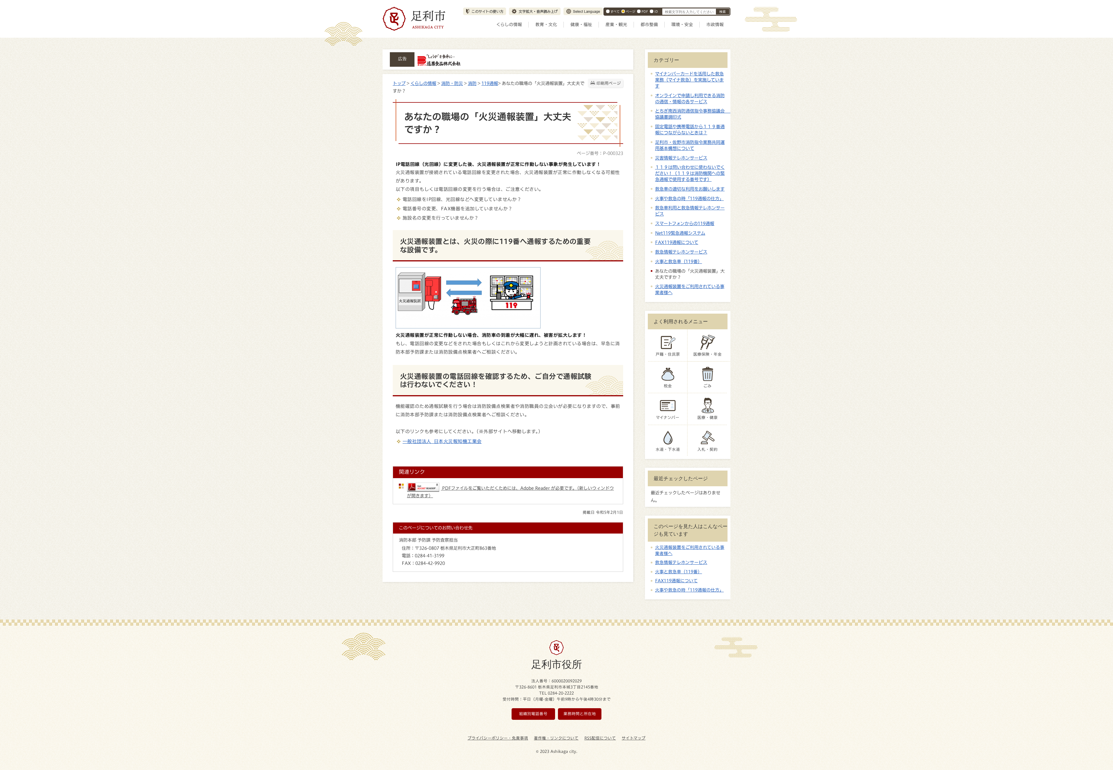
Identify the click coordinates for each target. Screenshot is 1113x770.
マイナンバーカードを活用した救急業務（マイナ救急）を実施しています (689, 79)
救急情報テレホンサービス (681, 252)
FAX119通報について (676, 242)
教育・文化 (546, 24)
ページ (630, 11)
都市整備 (649, 24)
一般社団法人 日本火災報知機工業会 (442, 441)
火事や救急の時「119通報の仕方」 (689, 198)
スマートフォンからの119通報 (684, 223)
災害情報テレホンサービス (681, 158)
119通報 (489, 83)
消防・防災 (452, 83)
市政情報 (715, 24)
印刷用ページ (608, 83)
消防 (472, 83)
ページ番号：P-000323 (600, 153)
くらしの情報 (509, 24)
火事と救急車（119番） (678, 261)
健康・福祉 (581, 24)
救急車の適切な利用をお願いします (690, 189)
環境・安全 (682, 24)
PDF (644, 11)
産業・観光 (616, 24)
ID (656, 11)
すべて (615, 11)
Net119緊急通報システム (680, 233)
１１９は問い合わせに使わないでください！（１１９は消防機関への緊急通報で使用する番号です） (690, 173)
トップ (399, 83)
